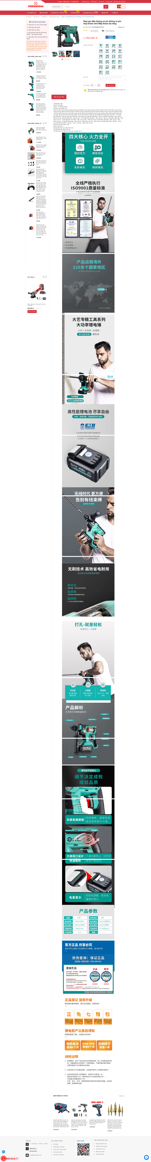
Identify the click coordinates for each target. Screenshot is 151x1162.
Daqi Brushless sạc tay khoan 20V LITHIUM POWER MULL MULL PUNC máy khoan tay (41, 86)
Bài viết (105, 13)
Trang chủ (32, 13)
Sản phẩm (44, 13)
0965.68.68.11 (33, 1148)
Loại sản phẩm (56, 7)
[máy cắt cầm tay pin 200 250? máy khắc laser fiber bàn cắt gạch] (31, 164)
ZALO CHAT (80, 1141)
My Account (87, 1)
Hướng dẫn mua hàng (58, 1147)
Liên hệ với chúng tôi (58, 1154)
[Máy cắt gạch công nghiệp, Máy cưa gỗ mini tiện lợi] (31, 140)
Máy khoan (44, 16)
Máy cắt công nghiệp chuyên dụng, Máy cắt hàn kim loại (41, 146)
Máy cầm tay (36, 16)
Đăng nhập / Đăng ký (120, 1)
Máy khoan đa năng (54, 16)
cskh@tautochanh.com (35, 1155)
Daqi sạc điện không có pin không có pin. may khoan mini (77, 16)
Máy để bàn (76, 12)
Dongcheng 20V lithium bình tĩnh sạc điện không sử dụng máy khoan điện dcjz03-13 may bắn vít (97, 1122)
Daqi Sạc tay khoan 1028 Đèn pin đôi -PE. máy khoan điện (41, 77)
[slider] (86, 30)
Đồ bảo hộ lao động (91, 12)
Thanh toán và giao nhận (59, 1149)
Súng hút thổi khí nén (59, 12)
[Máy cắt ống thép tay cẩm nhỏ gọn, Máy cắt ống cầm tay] (31, 130)
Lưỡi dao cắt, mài (100, 1149)
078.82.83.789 (33, 1151)
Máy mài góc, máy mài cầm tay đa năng (36, 304)
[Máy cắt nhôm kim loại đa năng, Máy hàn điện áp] (31, 156)
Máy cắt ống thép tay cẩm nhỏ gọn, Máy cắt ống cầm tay (41, 129)
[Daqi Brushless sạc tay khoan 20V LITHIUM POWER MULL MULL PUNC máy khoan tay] (31, 87)
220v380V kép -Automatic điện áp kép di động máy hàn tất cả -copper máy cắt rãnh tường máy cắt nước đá (41, 215)
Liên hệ (115, 13)
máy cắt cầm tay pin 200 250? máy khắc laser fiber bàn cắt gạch (41, 162)
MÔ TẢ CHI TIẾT (59, 97)
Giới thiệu (55, 1144)
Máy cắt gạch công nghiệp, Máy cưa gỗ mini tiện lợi (41, 138)
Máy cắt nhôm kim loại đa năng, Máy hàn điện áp (41, 154)
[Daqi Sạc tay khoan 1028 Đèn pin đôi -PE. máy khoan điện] (31, 79)
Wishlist (95, 1)
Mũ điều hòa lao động (101, 1146)
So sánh (102, 1)
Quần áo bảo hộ (100, 1154)
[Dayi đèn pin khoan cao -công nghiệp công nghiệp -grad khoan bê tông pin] (31, 96)
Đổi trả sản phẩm (57, 1152)
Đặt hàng (111, 85)
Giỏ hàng (110, 1)
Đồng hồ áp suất (100, 1151)
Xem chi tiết (32, 311)
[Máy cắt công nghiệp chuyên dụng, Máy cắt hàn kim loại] (31, 148)
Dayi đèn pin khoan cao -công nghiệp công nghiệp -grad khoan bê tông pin (41, 95)
